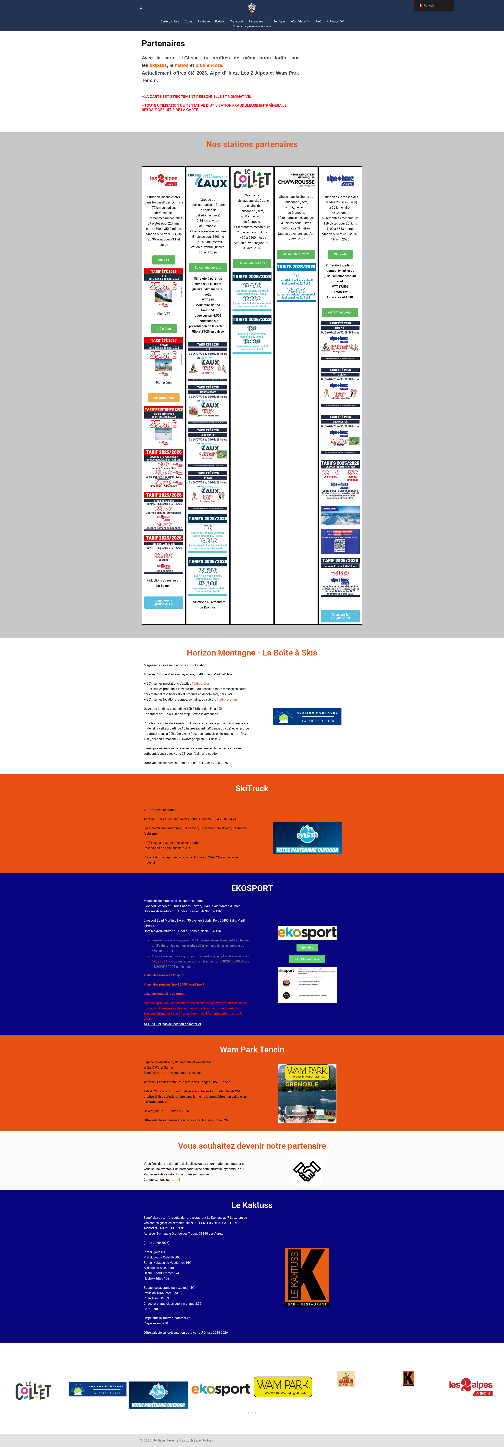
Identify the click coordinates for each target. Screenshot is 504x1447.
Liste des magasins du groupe (165, 994)
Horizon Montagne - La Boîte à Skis (252, 652)
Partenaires (255, 21)
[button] (141, 7)
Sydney (207, 1440)
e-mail (175, 1180)
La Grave (204, 21)
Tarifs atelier (200, 683)
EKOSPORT (252, 888)
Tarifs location (227, 699)
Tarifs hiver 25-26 (204, 848)
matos (182, 65)
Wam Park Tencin (252, 1049)
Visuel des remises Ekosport (164, 975)
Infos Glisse (298, 21)
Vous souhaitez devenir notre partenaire (252, 1146)
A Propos (333, 21)
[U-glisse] (252, 8)
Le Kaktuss (252, 1205)
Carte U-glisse (170, 21)
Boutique (279, 21)
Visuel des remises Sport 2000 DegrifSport (174, 984)
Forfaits (220, 21)
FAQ (318, 21)
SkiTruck (252, 788)
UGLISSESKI (207, 843)
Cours (189, 21)
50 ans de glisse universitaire (252, 26)
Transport (236, 21)
